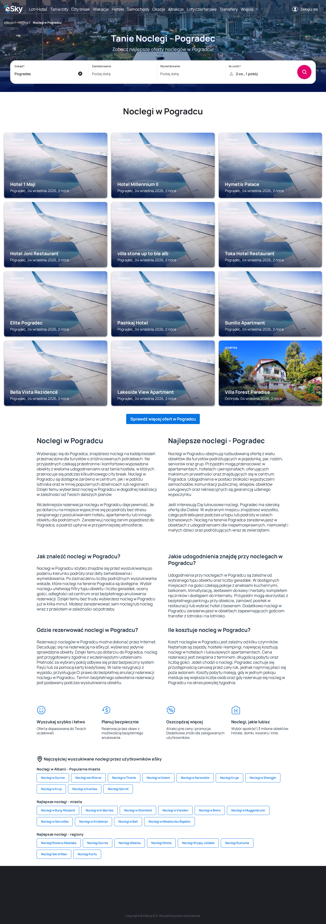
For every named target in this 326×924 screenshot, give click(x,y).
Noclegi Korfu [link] (87, 854)
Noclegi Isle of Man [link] (54, 854)
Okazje (158, 9)
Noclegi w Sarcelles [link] (55, 821)
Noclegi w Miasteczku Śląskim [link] (169, 821)
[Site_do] (193, 881)
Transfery (229, 9)
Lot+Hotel (38, 9)
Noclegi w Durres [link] (53, 778)
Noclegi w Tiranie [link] (124, 778)
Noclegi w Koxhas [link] (84, 789)
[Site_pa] (209, 881)
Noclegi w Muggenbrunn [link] (248, 810)
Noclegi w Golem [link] (158, 778)
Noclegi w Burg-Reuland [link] (58, 810)
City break (80, 9)
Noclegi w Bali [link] (128, 821)
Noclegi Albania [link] (130, 843)
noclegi (23, 22)
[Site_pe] (86, 881)
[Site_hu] (163, 881)
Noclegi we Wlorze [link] (88, 778)
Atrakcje (176, 9)
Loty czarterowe (201, 9)
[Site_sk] (148, 881)
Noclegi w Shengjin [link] (263, 778)
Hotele (118, 9)
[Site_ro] (56, 881)
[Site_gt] (255, 881)
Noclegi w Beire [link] (210, 810)
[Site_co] (178, 881)
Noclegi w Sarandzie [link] (195, 778)
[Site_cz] (117, 881)
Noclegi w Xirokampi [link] (93, 821)
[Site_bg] (71, 881)
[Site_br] (41, 881)
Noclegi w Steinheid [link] (138, 810)
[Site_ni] (239, 881)
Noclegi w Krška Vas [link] (99, 810)
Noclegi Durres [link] (97, 843)
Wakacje (101, 9)
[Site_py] (285, 881)
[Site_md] (132, 881)
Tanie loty (59, 9)
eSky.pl (9, 22)
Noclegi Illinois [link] (161, 843)
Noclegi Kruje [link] (229, 778)
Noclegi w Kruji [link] (51, 789)
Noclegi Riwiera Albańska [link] (58, 843)
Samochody (138, 9)
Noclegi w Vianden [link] (175, 810)
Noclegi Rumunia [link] (237, 843)
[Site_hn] (270, 881)
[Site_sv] (224, 881)
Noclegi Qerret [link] (118, 789)
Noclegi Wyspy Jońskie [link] (198, 843)
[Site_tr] (102, 881)
